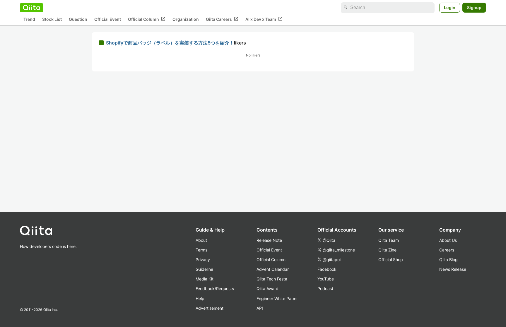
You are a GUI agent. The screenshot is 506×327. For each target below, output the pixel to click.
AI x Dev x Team (264, 19)
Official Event (107, 19)
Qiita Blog (448, 259)
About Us (448, 240)
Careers (446, 249)
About (201, 240)
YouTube (325, 278)
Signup (474, 7)
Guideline (204, 269)
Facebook (326, 269)
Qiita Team (388, 240)
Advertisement (209, 308)
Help (200, 298)
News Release (452, 269)
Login (449, 7)
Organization (185, 19)
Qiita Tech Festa (272, 278)
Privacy (203, 259)
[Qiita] (31, 7)
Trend (29, 19)
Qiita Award (267, 288)
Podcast (325, 288)
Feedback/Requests (215, 288)
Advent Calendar (273, 269)
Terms (201, 249)
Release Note (269, 240)
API (260, 308)
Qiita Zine (387, 249)
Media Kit (204, 278)
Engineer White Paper (277, 298)
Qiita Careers (222, 19)
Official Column (146, 19)
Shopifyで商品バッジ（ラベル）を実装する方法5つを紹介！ (170, 43)
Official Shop (390, 259)
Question (78, 19)
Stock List (52, 19)
